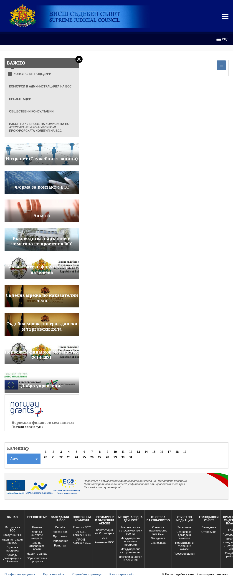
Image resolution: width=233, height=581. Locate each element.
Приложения (60, 541)
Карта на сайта (53, 574)
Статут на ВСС (12, 535)
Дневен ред (60, 532)
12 (130, 452)
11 (123, 452)
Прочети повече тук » (27, 427)
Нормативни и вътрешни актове (184, 546)
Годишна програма (12, 549)
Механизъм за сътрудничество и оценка (130, 530)
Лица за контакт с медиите (37, 535)
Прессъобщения (184, 553)
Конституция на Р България (104, 532)
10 (115, 452)
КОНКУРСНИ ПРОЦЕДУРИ (32, 74)
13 (138, 452)
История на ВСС (12, 529)
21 (53, 457)
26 (92, 457)
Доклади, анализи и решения (130, 558)
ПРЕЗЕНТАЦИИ (20, 99)
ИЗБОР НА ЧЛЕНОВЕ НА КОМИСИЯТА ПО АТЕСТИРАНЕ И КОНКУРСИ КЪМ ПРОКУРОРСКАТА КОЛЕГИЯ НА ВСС (39, 127)
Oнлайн (60, 527)
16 (161, 452)
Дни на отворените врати (37, 546)
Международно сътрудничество (130, 551)
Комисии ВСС (82, 527)
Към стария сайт (121, 574)
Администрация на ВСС (12, 541)
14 (146, 452)
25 (84, 457)
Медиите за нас (37, 553)
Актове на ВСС (104, 542)
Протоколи (60, 536)
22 (61, 457)
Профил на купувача (20, 574)
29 (115, 457)
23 (68, 457)
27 (99, 457)
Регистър (60, 545)
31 (130, 457)
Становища (158, 542)
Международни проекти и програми (130, 541)
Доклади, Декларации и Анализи (12, 558)
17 (169, 452)
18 (177, 452)
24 (76, 457)
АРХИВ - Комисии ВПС (82, 533)
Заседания (158, 538)
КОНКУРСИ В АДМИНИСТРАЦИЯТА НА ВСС (40, 86)
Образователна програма (37, 560)
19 (184, 452)
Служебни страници (86, 574)
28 (107, 457)
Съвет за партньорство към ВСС (158, 530)
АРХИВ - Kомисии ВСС (82, 541)
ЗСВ (104, 537)
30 (122, 457)
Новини (37, 527)
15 (153, 452)
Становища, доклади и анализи (184, 535)
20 (45, 457)
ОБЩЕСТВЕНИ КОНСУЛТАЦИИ (31, 111)
